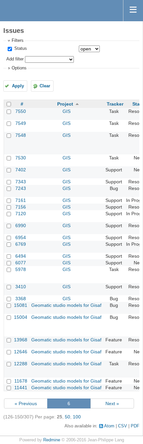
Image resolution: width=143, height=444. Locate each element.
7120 (20, 213)
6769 (20, 244)
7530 (20, 157)
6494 (20, 256)
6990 (20, 225)
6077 (20, 262)
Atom (109, 426)
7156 (20, 207)
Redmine (51, 440)
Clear (45, 86)
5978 (20, 269)
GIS (67, 111)
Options (19, 68)
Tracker (115, 104)
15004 (20, 317)
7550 (20, 111)
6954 (20, 237)
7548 (20, 135)
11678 (20, 381)
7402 (20, 169)
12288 (20, 363)
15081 (20, 305)
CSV (122, 426)
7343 (20, 181)
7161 (20, 200)
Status (20, 48)
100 (77, 416)
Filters (18, 40)
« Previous (26, 403)
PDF (135, 426)
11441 (20, 387)
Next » (112, 403)
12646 (20, 351)
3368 (20, 298)
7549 (20, 123)
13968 (20, 339)
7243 (20, 188)
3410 (20, 286)
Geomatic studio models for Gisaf (66, 305)
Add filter (15, 59)
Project (65, 104)
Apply (18, 86)
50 (67, 416)
